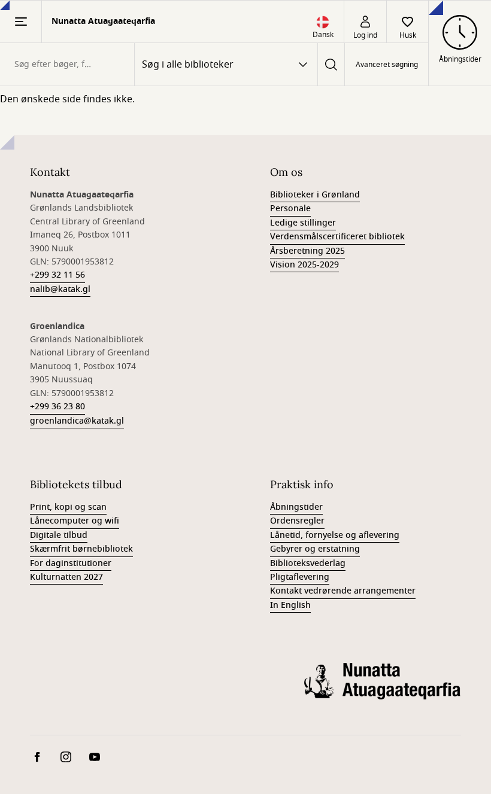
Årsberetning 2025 (307, 251)
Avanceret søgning (387, 64)
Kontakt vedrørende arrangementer (343, 591)
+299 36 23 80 (57, 406)
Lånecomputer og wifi (74, 521)
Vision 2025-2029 (304, 264)
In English (290, 605)
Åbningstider (296, 507)
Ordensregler (297, 521)
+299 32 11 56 (57, 275)
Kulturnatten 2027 (66, 577)
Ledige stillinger (303, 223)
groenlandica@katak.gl (77, 421)
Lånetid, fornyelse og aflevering (334, 535)
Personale (290, 208)
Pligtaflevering (299, 577)
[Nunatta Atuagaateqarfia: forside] (382, 690)
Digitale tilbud (58, 535)
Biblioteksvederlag (307, 563)
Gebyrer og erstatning (315, 549)
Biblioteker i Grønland (315, 194)
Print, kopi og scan (68, 507)
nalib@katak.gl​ (60, 289)
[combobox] (67, 64)
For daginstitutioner (70, 563)
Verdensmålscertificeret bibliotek (337, 236)
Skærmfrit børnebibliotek (81, 549)
